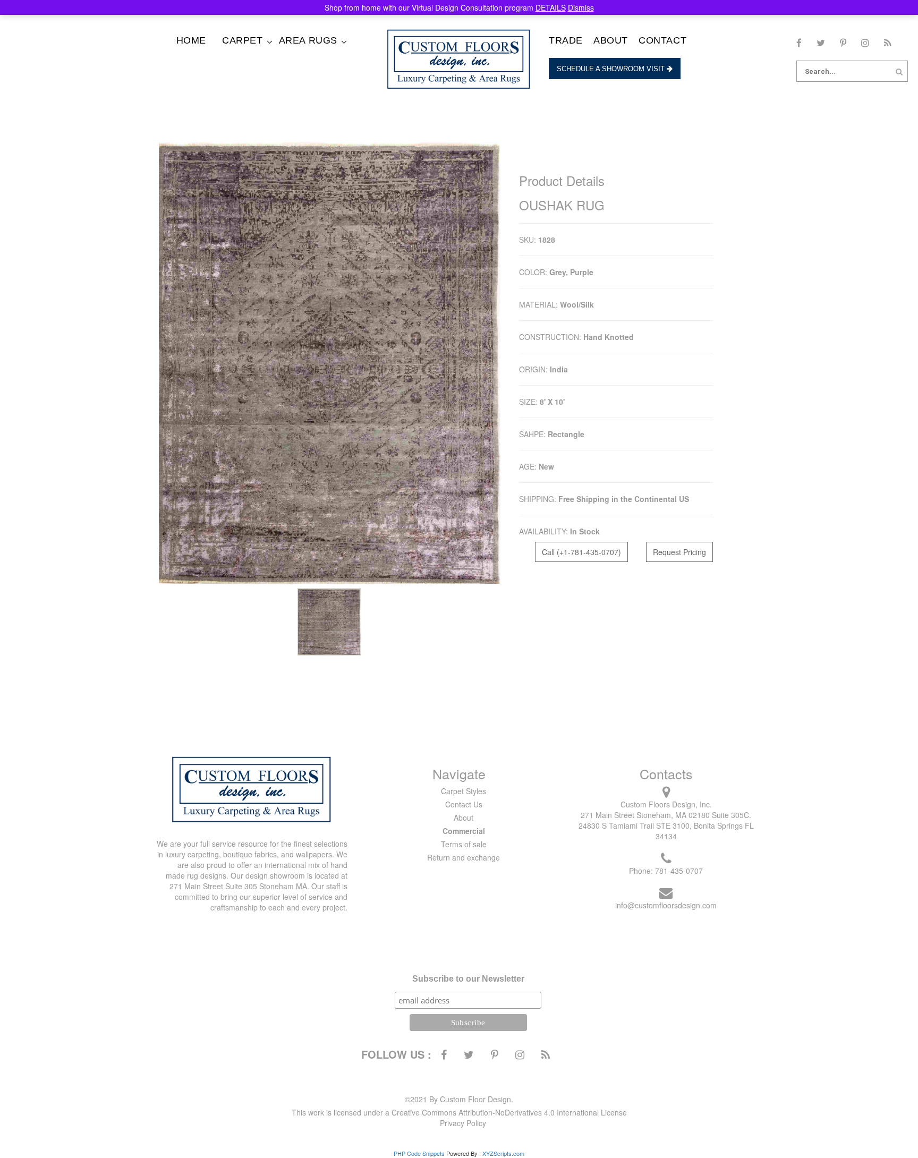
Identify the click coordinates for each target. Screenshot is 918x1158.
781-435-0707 (679, 870)
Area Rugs (308, 40)
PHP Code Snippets (419, 1153)
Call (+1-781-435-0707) (581, 552)
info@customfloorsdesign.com (666, 905)
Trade (566, 40)
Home (191, 40)
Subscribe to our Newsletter (468, 978)
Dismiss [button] (581, 7)
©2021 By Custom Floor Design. (459, 1099)
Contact (662, 40)
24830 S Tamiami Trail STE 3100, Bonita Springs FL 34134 (666, 830)
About (610, 40)
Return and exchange (463, 857)
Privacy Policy (463, 1123)
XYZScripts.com (503, 1153)
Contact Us (463, 804)
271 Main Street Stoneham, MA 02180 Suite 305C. (666, 815)
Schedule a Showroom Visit (612, 69)
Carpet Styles (463, 791)
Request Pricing (679, 552)
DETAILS (551, 7)
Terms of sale (464, 844)
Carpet (242, 40)
